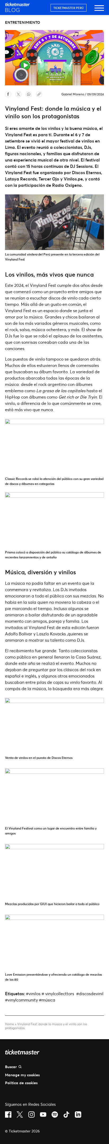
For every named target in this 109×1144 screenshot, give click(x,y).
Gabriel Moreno (72, 94)
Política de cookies (21, 1082)
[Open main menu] (99, 10)
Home (9, 1024)
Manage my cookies (22, 1074)
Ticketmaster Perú (68, 8)
